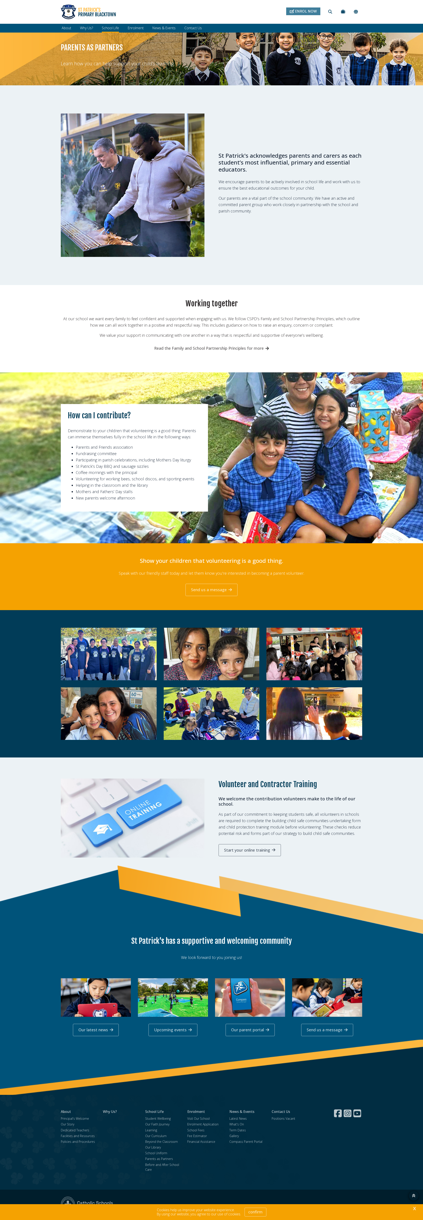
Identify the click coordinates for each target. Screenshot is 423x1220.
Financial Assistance (201, 1142)
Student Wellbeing (158, 1118)
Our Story (67, 1124)
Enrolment (136, 28)
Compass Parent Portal (245, 1142)
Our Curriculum (156, 1136)
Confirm (255, 1212)
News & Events (164, 28)
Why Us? (86, 28)
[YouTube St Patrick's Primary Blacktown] (357, 1113)
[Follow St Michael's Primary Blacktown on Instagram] (348, 1113)
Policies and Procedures (78, 1142)
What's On (236, 1124)
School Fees (195, 1130)
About (66, 28)
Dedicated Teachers (75, 1130)
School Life (110, 28)
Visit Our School (198, 1118)
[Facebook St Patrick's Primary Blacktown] (338, 1113)
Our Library (153, 1147)
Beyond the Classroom (161, 1142)
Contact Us (193, 28)
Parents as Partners (159, 1159)
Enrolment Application (203, 1124)
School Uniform (156, 1153)
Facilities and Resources (78, 1136)
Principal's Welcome (75, 1118)
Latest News (238, 1118)
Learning (151, 1130)
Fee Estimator (197, 1136)
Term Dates (237, 1130)
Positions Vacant (283, 1118)
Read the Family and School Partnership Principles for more (209, 348)
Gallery (234, 1136)
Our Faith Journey (157, 1124)
